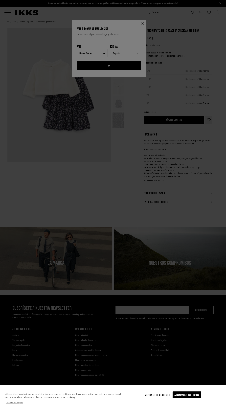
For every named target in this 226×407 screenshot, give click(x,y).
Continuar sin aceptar (14, 403)
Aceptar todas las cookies (186, 395)
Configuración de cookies (157, 395)
